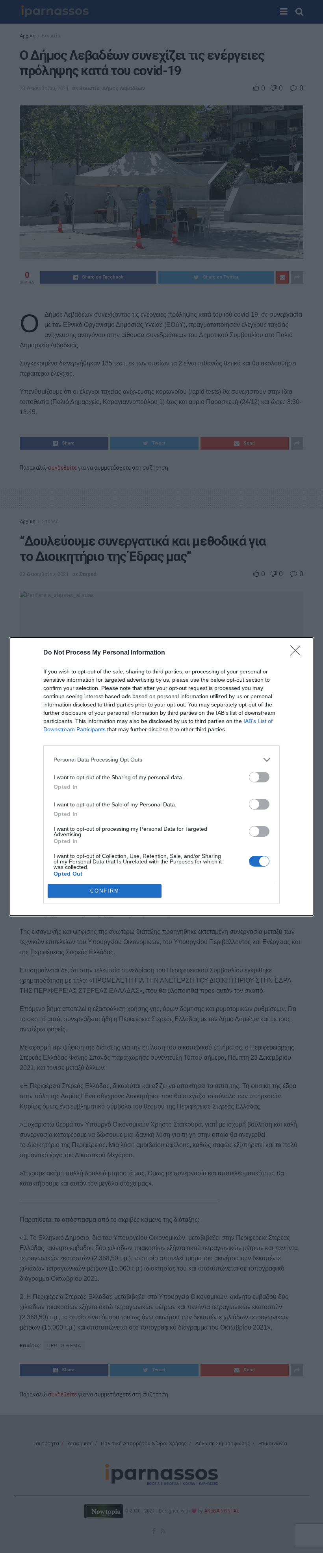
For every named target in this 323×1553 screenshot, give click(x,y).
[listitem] (161, 760)
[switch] (259, 777)
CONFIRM (104, 891)
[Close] (297, 653)
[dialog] (161, 777)
